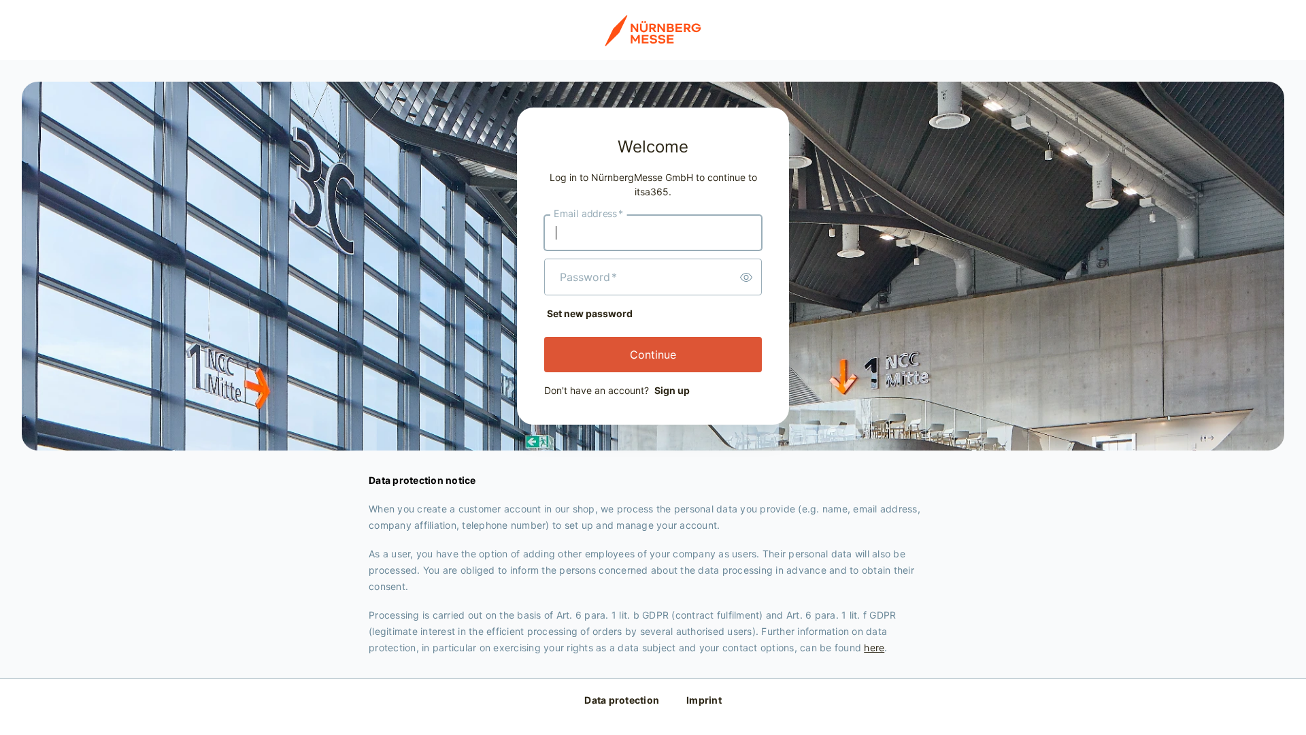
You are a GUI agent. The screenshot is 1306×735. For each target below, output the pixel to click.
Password (588, 277)
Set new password (590, 313)
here (874, 647)
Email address (588, 213)
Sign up (672, 390)
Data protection (621, 700)
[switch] (746, 277)
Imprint (704, 700)
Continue (653, 354)
